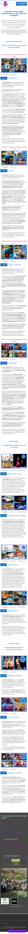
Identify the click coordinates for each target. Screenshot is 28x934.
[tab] (5, 74)
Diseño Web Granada (8, 927)
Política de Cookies (18, 909)
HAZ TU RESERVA (21, 3)
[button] (17, 931)
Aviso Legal (11, 909)
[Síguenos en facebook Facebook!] (6, 923)
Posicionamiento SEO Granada (19, 927)
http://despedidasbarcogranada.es (16, 587)
